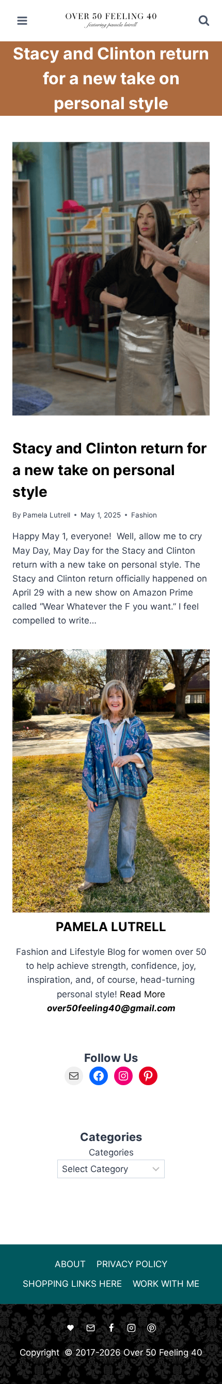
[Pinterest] (151, 1328)
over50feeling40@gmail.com (111, 1008)
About (70, 1264)
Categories (111, 1152)
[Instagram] (131, 1328)
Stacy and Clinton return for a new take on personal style (109, 469)
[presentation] (111, 280)
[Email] (91, 1328)
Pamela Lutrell (46, 515)
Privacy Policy (132, 1264)
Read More (142, 994)
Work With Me (166, 1284)
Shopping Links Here (72, 1284)
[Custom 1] (71, 1328)
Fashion (144, 515)
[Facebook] (111, 1328)
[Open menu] (22, 20)
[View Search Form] (197, 20)
